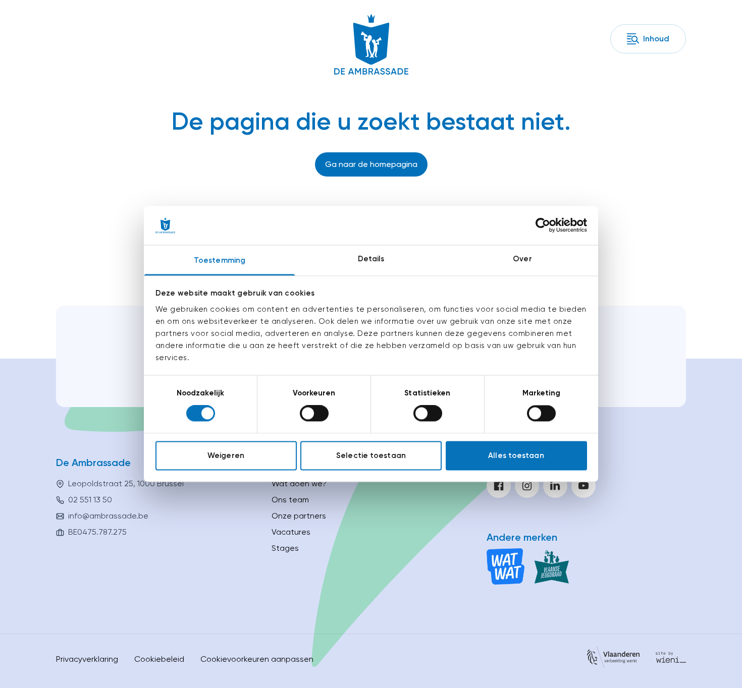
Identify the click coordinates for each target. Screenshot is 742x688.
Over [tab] (522, 258)
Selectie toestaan (371, 455)
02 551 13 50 (90, 499)
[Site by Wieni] (671, 659)
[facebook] (499, 486)
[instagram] (527, 486)
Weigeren (225, 455)
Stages (285, 548)
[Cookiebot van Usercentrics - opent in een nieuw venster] (543, 225)
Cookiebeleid (159, 659)
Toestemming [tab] (219, 260)
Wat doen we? (299, 483)
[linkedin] (555, 486)
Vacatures (291, 532)
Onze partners (299, 516)
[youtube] (583, 486)
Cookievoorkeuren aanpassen (256, 659)
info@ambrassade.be (108, 516)
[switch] (314, 414)
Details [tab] (371, 258)
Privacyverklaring (87, 659)
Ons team (290, 499)
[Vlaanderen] (613, 659)
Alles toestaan (516, 455)
